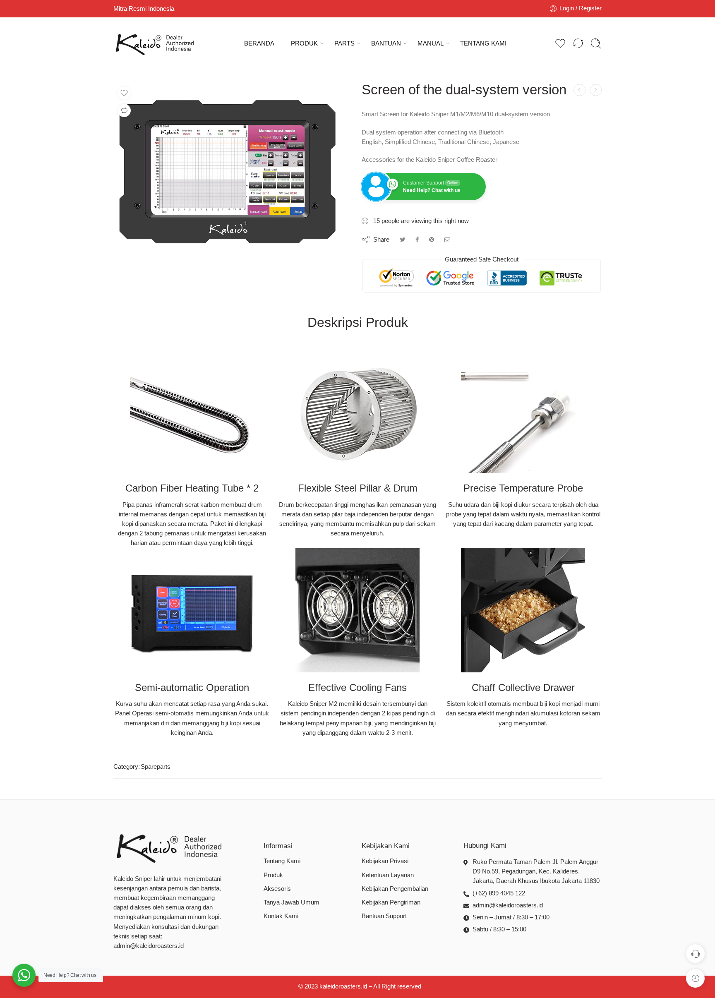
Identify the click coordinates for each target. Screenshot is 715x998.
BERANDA (259, 43)
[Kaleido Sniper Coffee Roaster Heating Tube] (579, 90)
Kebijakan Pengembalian (395, 888)
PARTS (344, 43)
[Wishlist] (124, 93)
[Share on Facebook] (417, 239)
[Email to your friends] (447, 239)
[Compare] (124, 110)
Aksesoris (277, 888)
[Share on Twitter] (402, 239)
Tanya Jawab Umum (291, 902)
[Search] (596, 43)
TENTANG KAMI (483, 43)
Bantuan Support (384, 916)
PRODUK (304, 43)
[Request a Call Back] (695, 953)
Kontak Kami (281, 916)
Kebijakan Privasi (385, 861)
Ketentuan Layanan (388, 875)
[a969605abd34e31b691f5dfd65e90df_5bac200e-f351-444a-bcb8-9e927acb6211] (230, 169)
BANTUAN (386, 43)
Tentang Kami (282, 861)
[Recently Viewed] (695, 978)
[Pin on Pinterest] (431, 239)
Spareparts (155, 766)
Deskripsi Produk (357, 322)
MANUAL (430, 43)
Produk (273, 875)
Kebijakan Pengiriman (391, 902)
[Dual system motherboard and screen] (596, 90)
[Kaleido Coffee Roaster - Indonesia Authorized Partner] (154, 44)
